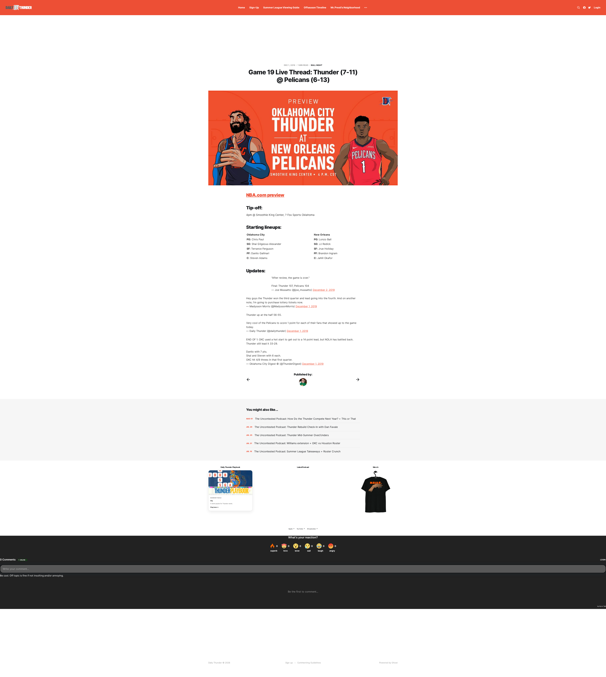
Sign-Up (254, 7)
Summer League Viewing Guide (281, 7)
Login (597, 7)
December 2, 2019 (324, 289)
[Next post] (358, 379)
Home (241, 7)
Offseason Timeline (315, 7)
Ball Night (316, 65)
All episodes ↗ (312, 529)
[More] (365, 7)
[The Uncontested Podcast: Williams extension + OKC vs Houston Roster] (303, 443)
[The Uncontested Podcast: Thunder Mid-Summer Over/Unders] (303, 435)
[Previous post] (248, 379)
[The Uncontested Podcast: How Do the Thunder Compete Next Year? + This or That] (303, 419)
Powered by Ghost (388, 662)
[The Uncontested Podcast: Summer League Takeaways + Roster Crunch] (303, 451)
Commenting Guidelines (309, 662)
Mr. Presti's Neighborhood (345, 7)
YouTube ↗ (301, 529)
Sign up (289, 662)
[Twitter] (589, 7)
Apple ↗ (291, 529)
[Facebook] (584, 7)
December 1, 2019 (306, 306)
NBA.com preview (265, 195)
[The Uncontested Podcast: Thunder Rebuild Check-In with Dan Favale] (303, 427)
